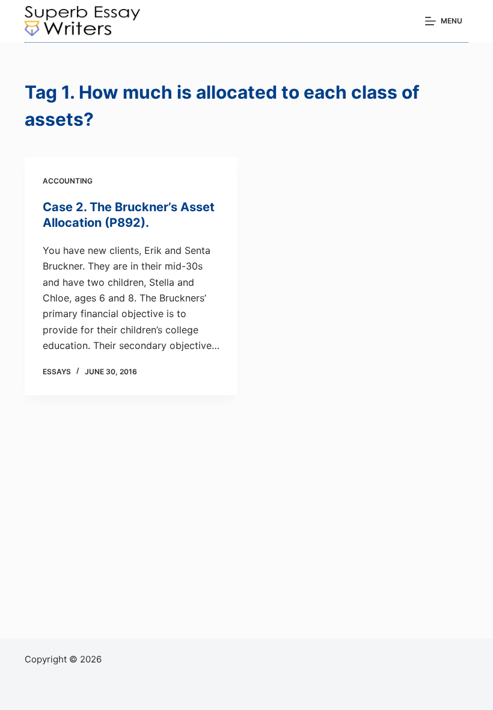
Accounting (68, 180)
